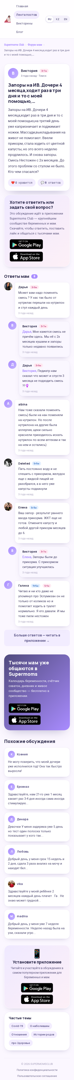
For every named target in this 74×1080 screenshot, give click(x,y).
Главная (22, 6)
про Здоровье (21, 1043)
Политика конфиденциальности (37, 1070)
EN (65, 19)
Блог (19, 32)
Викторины (24, 23)
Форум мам (35, 44)
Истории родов (44, 1034)
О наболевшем (39, 1026)
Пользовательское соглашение (37, 1076)
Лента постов (26, 15)
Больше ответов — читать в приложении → (37, 638)
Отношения (19, 1034)
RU (49, 19)
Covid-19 (17, 1026)
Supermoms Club (14, 44)
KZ (57, 19)
